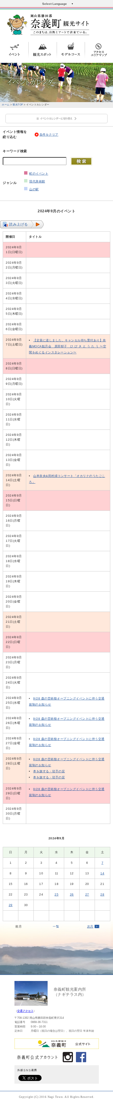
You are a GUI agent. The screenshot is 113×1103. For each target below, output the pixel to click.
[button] (22, 224)
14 (102, 873)
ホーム (6, 104)
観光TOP (18, 104)
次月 (90, 926)
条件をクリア (48, 134)
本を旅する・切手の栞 (49, 771)
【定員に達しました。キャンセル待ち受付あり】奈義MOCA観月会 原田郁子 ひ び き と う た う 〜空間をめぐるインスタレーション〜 (67, 346)
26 (72, 894)
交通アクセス (25, 1010)
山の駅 (34, 189)
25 (56, 894)
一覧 (56, 926)
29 (11, 905)
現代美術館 (37, 181)
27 (87, 894)
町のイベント (38, 173)
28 (102, 894)
